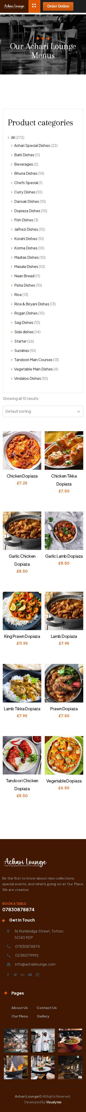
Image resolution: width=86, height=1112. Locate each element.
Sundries (21, 350)
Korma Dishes (25, 248)
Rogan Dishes (26, 313)
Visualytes (53, 1102)
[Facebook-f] (8, 974)
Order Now (23, 490)
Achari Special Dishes (32, 145)
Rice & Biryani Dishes (31, 303)
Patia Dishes (24, 285)
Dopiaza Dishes (27, 210)
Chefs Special (26, 182)
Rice (18, 294)
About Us (19, 1007)
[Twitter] (15, 974)
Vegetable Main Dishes (33, 369)
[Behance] (22, 974)
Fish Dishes (23, 219)
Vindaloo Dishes (27, 378)
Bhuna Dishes (25, 173)
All (13, 137)
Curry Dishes (25, 192)
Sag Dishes (23, 322)
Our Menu (19, 1016)
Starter (20, 341)
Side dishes (24, 331)
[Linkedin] (37, 974)
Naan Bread (24, 275)
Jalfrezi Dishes (26, 229)
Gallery (43, 1016)
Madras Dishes (26, 257)
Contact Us (47, 1007)
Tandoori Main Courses (33, 359)
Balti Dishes (24, 154)
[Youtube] (30, 974)
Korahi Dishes (25, 238)
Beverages (23, 164)
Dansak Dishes (26, 201)
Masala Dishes (26, 266)
